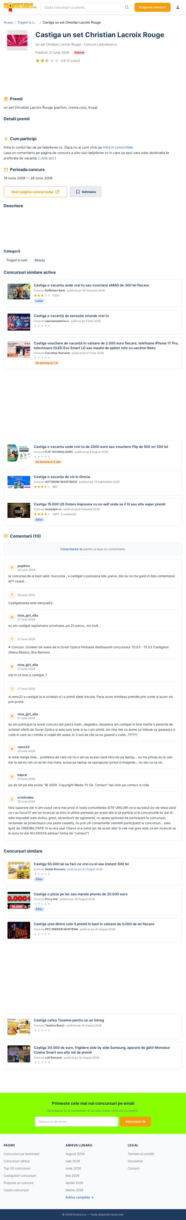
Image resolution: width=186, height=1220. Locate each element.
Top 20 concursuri (17, 1168)
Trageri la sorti (27, 22)
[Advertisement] (93, 80)
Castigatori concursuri (20, 1175)
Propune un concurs (18, 1183)
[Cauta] (127, 7)
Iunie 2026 (73, 1168)
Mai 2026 (72, 1175)
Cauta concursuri (16, 1190)
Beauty (40, 260)
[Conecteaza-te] (177, 7)
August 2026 (75, 1154)
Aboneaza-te (135, 1121)
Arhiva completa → (80, 1197)
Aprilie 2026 (74, 1183)
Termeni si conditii (141, 1154)
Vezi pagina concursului (32, 192)
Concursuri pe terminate (21, 1154)
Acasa (8, 22)
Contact (134, 1168)
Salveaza (89, 192)
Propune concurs (152, 7)
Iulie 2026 (73, 1161)
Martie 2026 (74, 1190)
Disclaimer (135, 1161)
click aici (46, 158)
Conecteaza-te (71, 549)
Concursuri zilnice (17, 1161)
